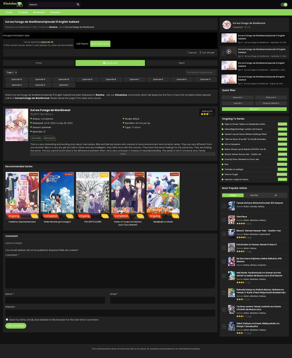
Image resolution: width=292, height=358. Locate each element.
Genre (237, 97)
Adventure (254, 220)
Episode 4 (205, 79)
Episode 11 (40, 79)
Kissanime (121, 94)
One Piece (241, 216)
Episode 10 (64, 79)
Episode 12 (17, 79)
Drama (246, 265)
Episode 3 (17, 84)
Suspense (262, 265)
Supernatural (264, 234)
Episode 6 (158, 79)
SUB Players (82, 43)
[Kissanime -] (13, 6)
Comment (12, 255)
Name (9, 294)
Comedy (36, 138)
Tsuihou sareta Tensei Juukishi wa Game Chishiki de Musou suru (258, 308)
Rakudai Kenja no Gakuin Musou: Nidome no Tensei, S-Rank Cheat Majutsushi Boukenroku (261, 291)
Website (10, 306)
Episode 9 (87, 79)
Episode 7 (134, 79)
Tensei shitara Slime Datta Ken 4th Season (259, 203)
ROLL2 (136, 118)
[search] (78, 4)
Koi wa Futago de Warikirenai (79, 27)
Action (246, 206)
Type (236, 103)
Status (270, 97)
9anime (53, 27)
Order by (270, 103)
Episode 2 (40, 84)
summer (46, 127)
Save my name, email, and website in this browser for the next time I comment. (54, 319)
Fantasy (261, 206)
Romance (49, 138)
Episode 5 (182, 79)
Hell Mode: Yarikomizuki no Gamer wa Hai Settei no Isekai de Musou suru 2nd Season (259, 274)
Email (114, 294)
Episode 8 (111, 79)
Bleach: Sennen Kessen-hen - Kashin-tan (258, 230)
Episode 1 (63, 84)
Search (255, 109)
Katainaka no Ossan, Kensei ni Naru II (256, 244)
